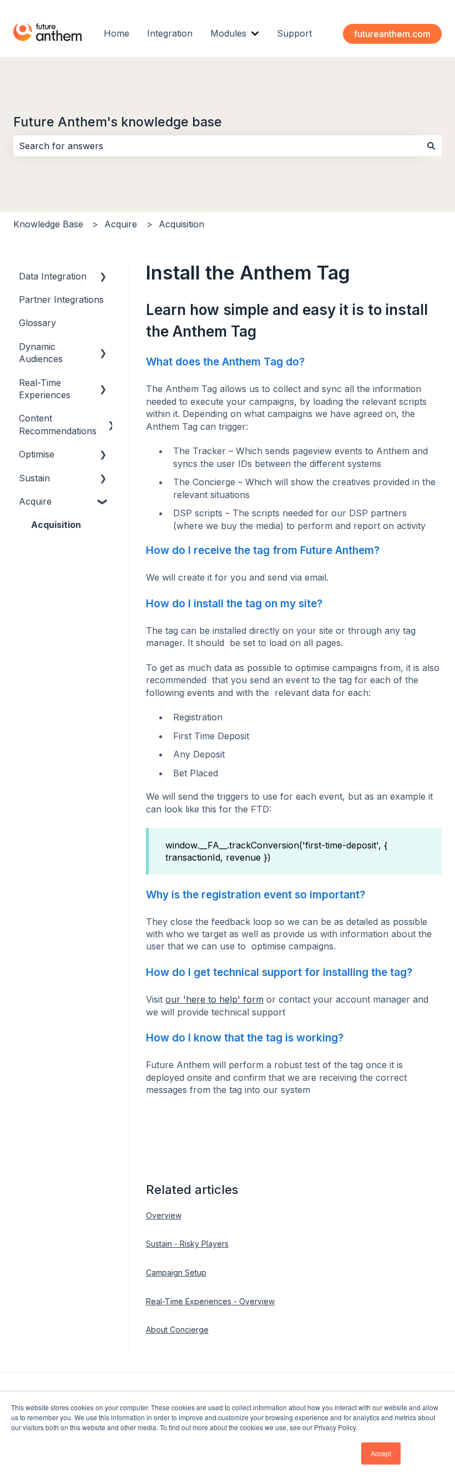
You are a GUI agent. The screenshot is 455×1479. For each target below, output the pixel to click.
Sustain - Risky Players (187, 1243)
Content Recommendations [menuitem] (58, 424)
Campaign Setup (176, 1272)
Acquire (120, 224)
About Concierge (177, 1329)
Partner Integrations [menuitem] (61, 299)
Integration (170, 33)
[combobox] (217, 145)
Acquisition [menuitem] (56, 524)
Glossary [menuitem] (37, 322)
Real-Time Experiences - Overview (210, 1301)
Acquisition (181, 224)
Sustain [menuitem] (34, 478)
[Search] (431, 145)
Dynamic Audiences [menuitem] (41, 352)
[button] (103, 277)
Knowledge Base (48, 224)
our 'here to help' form (214, 999)
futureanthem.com (392, 33)
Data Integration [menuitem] (53, 276)
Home (116, 33)
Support (294, 33)
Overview (163, 1215)
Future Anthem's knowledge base (117, 122)
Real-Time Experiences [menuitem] (44, 388)
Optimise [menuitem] (36, 454)
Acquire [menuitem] (35, 501)
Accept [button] (381, 1453)
